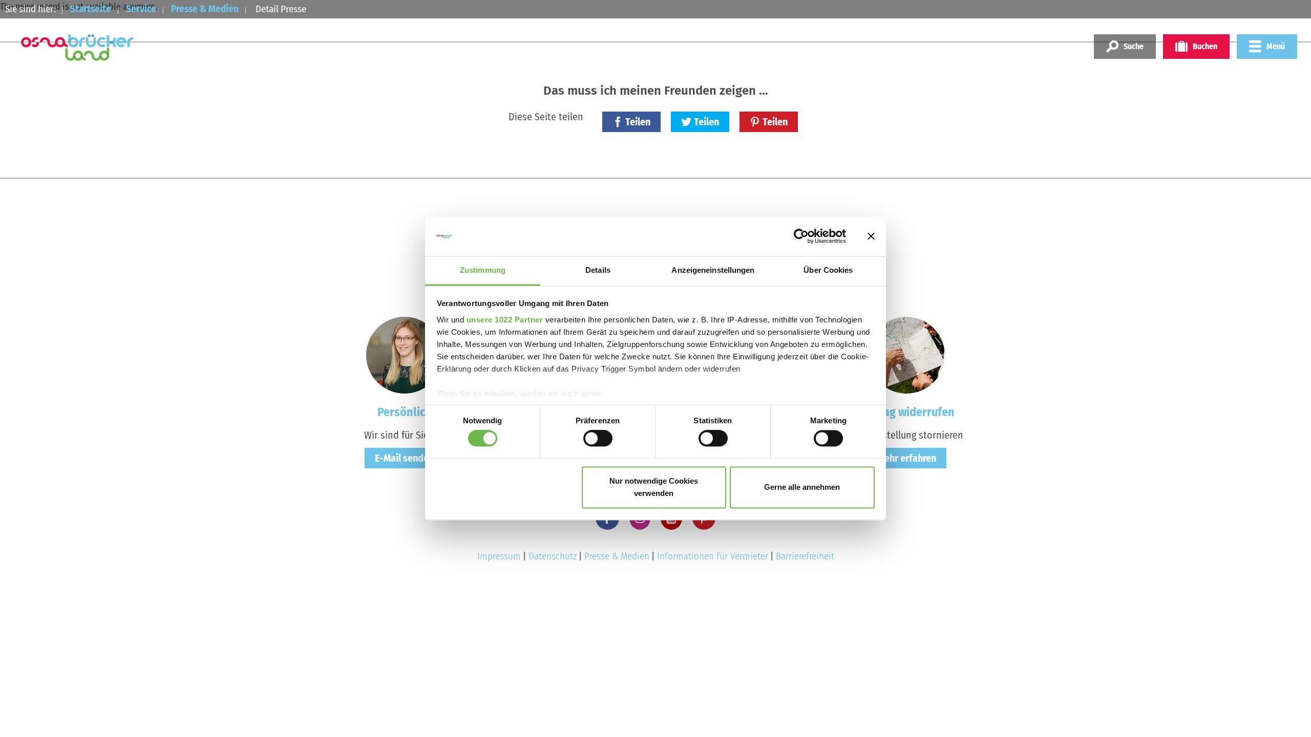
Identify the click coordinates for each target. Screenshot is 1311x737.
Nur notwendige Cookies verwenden (653, 486)
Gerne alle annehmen (802, 487)
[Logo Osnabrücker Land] (77, 47)
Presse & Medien (205, 9)
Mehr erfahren (906, 458)
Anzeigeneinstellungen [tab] (712, 270)
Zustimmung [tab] (482, 270)
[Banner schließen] (871, 236)
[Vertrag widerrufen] (906, 354)
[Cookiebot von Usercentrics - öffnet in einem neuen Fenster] (801, 236)
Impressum (499, 556)
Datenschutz (552, 556)
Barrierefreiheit (805, 556)
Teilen (637, 122)
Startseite (90, 9)
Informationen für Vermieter (712, 556)
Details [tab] (597, 270)
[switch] (597, 438)
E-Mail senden (404, 458)
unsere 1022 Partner (505, 319)
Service (141, 9)
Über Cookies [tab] (828, 270)
